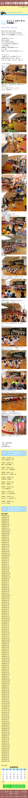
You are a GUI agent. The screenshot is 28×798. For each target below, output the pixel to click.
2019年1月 (4, 678)
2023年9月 (4, 578)
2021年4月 (4, 631)
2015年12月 (4, 745)
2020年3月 (4, 652)
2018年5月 (4, 692)
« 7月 (2, 782)
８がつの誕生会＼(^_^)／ (8, 459)
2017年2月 (4, 719)
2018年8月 (4, 687)
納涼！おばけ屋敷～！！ (8, 464)
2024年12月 (4, 551)
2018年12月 (4, 680)
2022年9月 (4, 600)
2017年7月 (4, 710)
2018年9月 (4, 685)
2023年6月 (4, 584)
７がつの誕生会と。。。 (8, 488)
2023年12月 (4, 573)
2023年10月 (4, 577)
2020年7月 (4, 647)
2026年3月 (4, 524)
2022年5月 (4, 607)
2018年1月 (4, 699)
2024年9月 (4, 557)
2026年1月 (4, 528)
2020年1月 (4, 656)
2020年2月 (4, 654)
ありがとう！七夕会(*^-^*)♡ (9, 498)
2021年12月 (4, 616)
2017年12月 (4, 701)
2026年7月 (4, 517)
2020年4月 (4, 651)
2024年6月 (4, 562)
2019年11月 (4, 660)
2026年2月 (4, 526)
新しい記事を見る (7, 443)
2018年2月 (4, 698)
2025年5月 (4, 542)
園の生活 (12, 791)
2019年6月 (4, 669)
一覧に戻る (4, 444)
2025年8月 (4, 537)
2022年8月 (4, 602)
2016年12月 (4, 723)
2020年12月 (4, 638)
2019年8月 (4, 665)
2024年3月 (4, 568)
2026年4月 (4, 522)
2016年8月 (4, 730)
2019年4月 (4, 672)
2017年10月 (4, 705)
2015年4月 (4, 759)
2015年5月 (4, 757)
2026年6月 (4, 519)
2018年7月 (4, 689)
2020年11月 (4, 640)
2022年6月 (4, 605)
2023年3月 (4, 589)
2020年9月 (4, 643)
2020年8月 (4, 645)
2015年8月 (4, 752)
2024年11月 (4, 553)
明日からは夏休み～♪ (7, 484)
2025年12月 (4, 530)
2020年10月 (4, 642)
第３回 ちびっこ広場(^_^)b (8, 474)
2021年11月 (4, 618)
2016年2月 (4, 741)
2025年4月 (4, 544)
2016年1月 (4, 743)
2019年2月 (4, 676)
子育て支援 (24, 791)
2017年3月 (4, 717)
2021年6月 (4, 627)
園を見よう (17, 791)
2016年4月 (4, 737)
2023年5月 (4, 586)
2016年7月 (4, 732)
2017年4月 (4, 716)
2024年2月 (4, 569)
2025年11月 (4, 531)
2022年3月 (4, 611)
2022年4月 (4, 609)
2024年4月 (4, 566)
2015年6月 (4, 755)
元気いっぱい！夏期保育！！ (9, 469)
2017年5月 (4, 714)
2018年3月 (4, 696)
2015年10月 (4, 748)
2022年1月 (4, 615)
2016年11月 (4, 725)
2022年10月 (4, 598)
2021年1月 (4, 636)
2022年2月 (4, 613)
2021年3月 (4, 633)
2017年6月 (4, 712)
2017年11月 (4, 703)
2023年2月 (4, 591)
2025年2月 (4, 548)
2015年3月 (4, 761)
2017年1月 (4, 721)
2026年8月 (4, 515)
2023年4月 (4, 587)
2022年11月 (4, 596)
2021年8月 (4, 624)
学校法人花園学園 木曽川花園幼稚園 (12, 3)
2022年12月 (4, 595)
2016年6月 (4, 734)
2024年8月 (4, 559)
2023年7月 (4, 582)
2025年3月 (4, 546)
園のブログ (16, 793)
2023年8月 (4, 580)
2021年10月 (4, 620)
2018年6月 (4, 690)
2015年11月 (4, 746)
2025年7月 (4, 539)
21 (17, 776)
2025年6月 (4, 540)
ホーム (19, 7)
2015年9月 (4, 750)
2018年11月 (4, 681)
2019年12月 (4, 658)
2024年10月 (4, 555)
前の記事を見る (5, 446)
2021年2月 (4, 634)
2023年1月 (4, 593)
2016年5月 (4, 736)
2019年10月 (4, 661)
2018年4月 (4, 694)
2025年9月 (4, 535)
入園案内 (11, 793)
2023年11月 (4, 575)
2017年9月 (4, 707)
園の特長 (7, 791)
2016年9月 (4, 728)
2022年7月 (4, 604)
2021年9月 (4, 622)
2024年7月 (4, 560)
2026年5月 (4, 521)
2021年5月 (4, 629)
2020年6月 (4, 649)
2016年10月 (4, 726)
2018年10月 (4, 683)
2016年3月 (4, 739)
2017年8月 (4, 708)
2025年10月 (4, 533)
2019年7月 (4, 667)
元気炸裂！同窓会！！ (7, 479)
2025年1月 (4, 550)
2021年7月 (4, 625)
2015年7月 (4, 754)
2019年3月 (4, 674)
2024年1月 (4, 571)
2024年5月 (4, 564)
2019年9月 (4, 663)
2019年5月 (4, 671)
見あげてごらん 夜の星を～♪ (9, 493)
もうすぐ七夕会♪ (5, 503)
